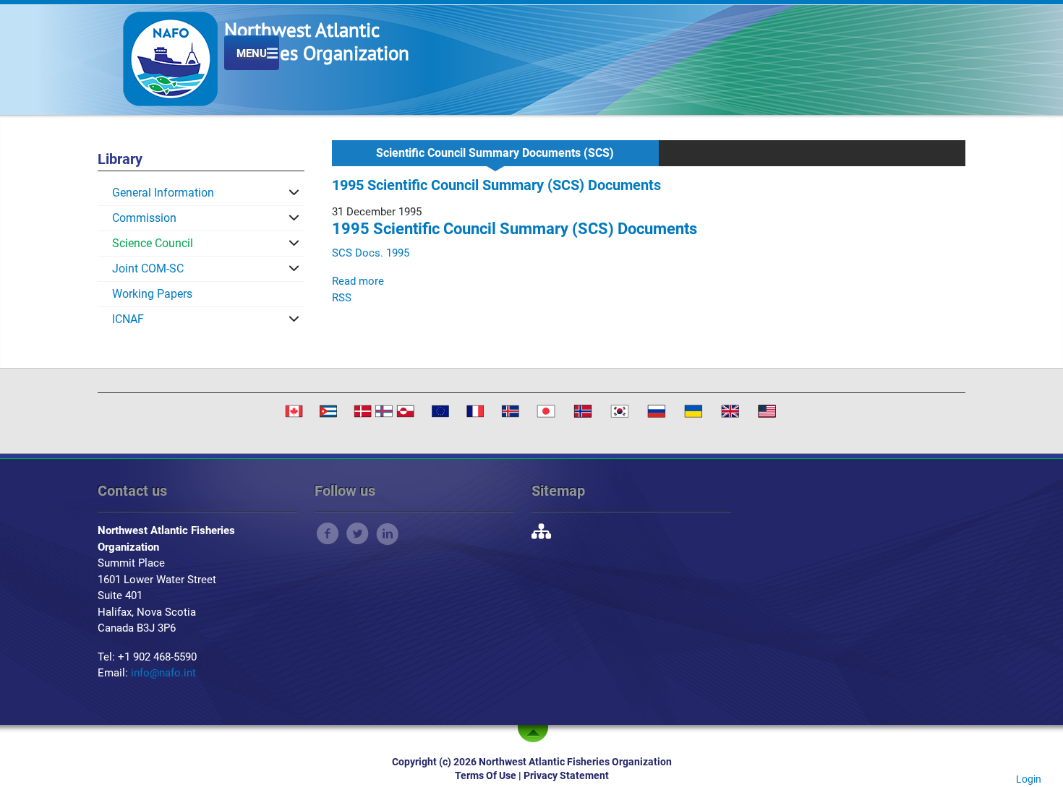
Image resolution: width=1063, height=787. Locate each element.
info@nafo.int (163, 672)
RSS (341, 297)
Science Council (152, 243)
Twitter (357, 533)
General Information (163, 192)
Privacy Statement (566, 775)
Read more (358, 281)
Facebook (328, 533)
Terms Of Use (485, 775)
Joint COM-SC (148, 268)
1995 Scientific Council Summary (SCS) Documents (514, 229)
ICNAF (128, 319)
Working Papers (152, 294)
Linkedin (387, 533)
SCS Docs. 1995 (370, 252)
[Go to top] (536, 733)
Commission (144, 218)
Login (1028, 779)
